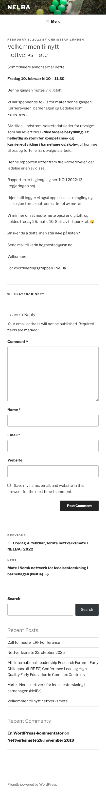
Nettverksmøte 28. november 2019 (40, 740)
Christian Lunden (66, 39)
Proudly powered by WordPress (32, 784)
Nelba (19, 7)
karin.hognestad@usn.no (51, 245)
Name (13, 410)
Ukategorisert (29, 294)
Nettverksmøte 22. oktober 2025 (36, 652)
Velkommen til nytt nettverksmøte (37, 701)
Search (13, 599)
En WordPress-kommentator (35, 733)
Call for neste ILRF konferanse (33, 642)
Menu (55, 21)
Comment (17, 341)
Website (14, 460)
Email (13, 435)
